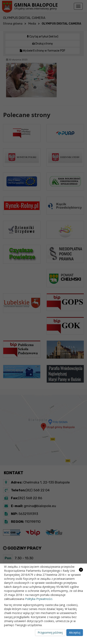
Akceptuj (74, 632)
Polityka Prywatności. (39, 599)
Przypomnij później (50, 632)
